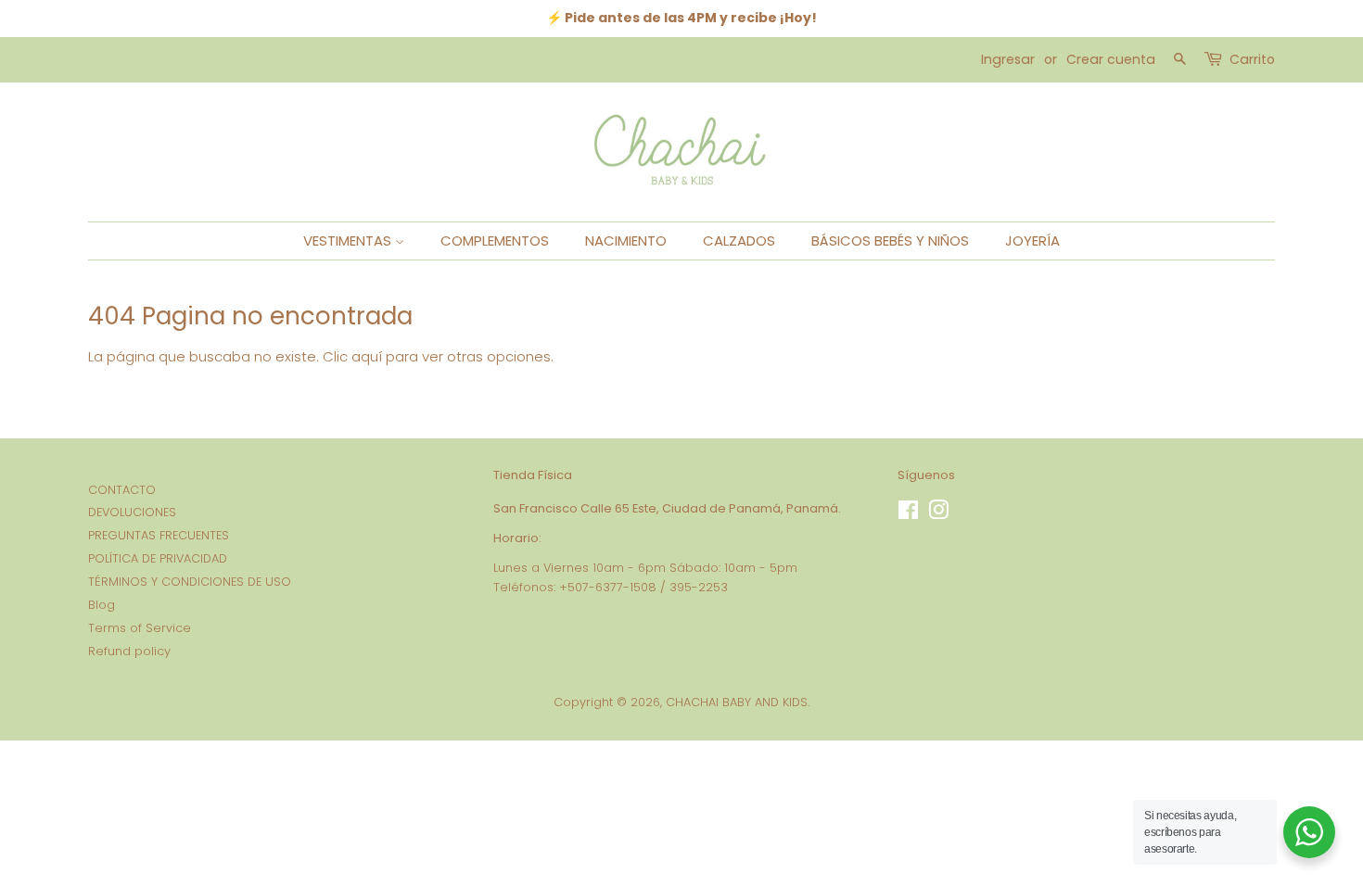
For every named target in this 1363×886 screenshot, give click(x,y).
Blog (101, 605)
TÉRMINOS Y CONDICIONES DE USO (189, 581)
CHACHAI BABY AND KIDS (737, 702)
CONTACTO (122, 490)
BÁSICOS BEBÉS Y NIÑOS (890, 240)
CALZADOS (739, 240)
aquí (366, 356)
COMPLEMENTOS (494, 240)
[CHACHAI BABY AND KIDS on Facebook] (908, 514)
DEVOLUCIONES (132, 512)
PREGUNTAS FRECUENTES (158, 535)
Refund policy (129, 651)
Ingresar (1008, 59)
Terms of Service (139, 628)
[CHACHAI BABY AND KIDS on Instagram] (938, 514)
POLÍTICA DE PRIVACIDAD (157, 558)
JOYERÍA (1032, 240)
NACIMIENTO (626, 240)
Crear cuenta (1110, 59)
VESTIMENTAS (349, 240)
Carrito (1252, 59)
